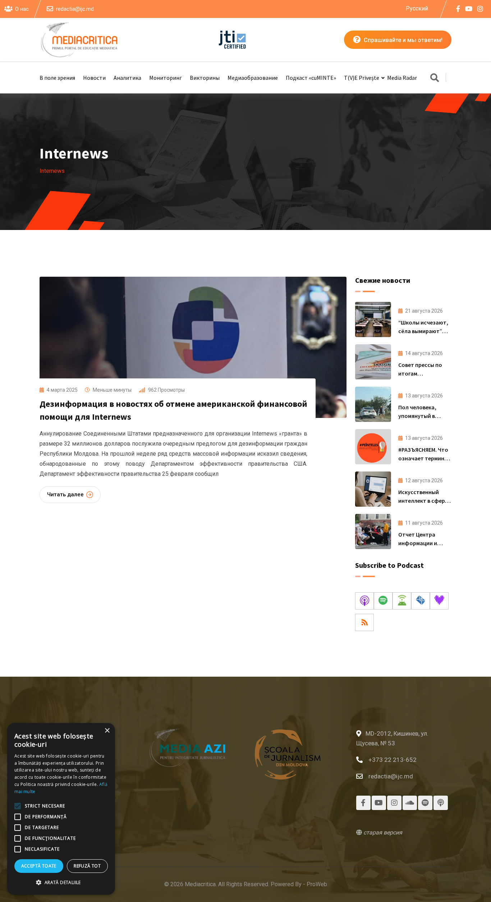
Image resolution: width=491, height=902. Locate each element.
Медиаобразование (253, 77)
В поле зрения (57, 77)
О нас (22, 9)
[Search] (434, 78)
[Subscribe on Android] (402, 600)
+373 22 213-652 (392, 759)
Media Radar (402, 77)
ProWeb (317, 884)
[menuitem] (417, 9)
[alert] (61, 809)
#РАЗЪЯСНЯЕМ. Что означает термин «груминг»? (423, 458)
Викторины (205, 77)
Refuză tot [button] (87, 866)
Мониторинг (165, 77)
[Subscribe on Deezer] (439, 600)
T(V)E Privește (361, 77)
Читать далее (65, 494)
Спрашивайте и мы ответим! (402, 40)
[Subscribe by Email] (420, 600)
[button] (61, 883)
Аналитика (127, 77)
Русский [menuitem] (417, 8)
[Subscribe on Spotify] (383, 600)
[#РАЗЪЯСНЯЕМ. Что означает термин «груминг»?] (373, 446)
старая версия (382, 832)
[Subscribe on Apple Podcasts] (364, 600)
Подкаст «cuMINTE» (311, 77)
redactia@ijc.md (75, 9)
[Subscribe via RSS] (364, 622)
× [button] (107, 730)
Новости (94, 77)
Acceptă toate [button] (38, 866)
